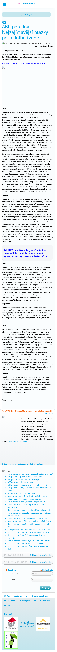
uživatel (14, 573)
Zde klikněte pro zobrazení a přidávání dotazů (22, 464)
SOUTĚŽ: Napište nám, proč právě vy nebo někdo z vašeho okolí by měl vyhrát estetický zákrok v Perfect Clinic (26, 253)
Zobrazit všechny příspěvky (40, 555)
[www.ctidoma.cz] (11, 623)
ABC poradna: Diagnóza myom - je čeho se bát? (27, 485)
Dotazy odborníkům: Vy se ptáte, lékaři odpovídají (29, 510)
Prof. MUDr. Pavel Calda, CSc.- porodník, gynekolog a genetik (24, 63)
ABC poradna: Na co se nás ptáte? (22, 493)
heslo (14, 579)
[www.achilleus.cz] (27, 623)
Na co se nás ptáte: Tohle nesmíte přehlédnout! (27, 518)
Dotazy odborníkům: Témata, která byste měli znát (29, 532)
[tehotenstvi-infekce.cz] (11, 639)
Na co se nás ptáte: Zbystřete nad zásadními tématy (29, 521)
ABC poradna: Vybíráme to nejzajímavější (25, 499)
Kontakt (8, 605)
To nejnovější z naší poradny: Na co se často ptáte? (29, 529)
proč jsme (25, 600)
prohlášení (9, 600)
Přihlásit (45, 588)
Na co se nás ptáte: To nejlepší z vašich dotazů (27, 496)
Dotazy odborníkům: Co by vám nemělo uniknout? (29, 540)
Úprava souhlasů (39, 596)
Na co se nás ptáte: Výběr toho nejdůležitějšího (28, 501)
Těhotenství (26, 3)
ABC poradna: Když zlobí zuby (20, 482)
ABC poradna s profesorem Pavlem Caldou (25, 476)
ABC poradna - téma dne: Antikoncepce (24, 479)
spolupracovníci (42, 600)
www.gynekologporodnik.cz (19, 441)
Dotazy (49, 413)
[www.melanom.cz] (43, 623)
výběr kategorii (26, 14)
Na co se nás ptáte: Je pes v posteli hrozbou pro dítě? (30, 474)
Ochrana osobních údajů (15, 596)
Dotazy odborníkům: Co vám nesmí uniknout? (27, 543)
